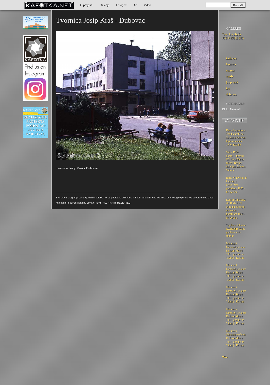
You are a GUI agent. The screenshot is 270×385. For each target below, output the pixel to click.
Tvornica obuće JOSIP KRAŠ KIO (233, 36)
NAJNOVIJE (233, 120)
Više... (226, 357)
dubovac (231, 94)
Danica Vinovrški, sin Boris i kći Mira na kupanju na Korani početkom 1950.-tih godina (236, 208)
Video (147, 5)
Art (135, 5)
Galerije (105, 5)
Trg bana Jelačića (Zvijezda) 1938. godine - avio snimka (235, 231)
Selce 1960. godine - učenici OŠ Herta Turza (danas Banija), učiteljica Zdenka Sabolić (235, 161)
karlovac (231, 58)
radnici (230, 70)
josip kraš (232, 82)
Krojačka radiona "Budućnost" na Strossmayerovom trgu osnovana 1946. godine (236, 137)
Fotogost (121, 5)
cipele (229, 76)
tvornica (231, 64)
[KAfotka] (49, 5)
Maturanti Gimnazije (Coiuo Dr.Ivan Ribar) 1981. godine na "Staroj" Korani (236, 250)
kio (228, 88)
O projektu (86, 5)
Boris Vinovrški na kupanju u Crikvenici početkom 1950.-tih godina (236, 185)
